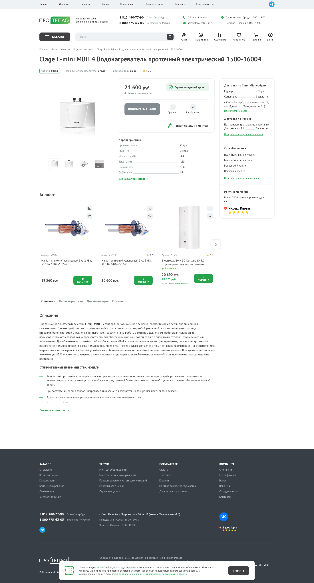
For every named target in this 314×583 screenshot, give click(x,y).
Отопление (46, 469)
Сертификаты (227, 475)
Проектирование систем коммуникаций (123, 480)
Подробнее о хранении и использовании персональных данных (151, 574)
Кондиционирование (51, 486)
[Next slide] (215, 244)
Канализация (47, 480)
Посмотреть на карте (235, 110)
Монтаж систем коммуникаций (117, 475)
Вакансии (225, 486)
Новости (224, 480)
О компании (126, 4)
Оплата (43, 4)
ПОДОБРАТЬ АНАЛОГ (142, 109)
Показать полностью (52, 410)
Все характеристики (132, 179)
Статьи (105, 4)
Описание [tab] (48, 301)
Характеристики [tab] (71, 301)
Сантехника (46, 491)
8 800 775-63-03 (131, 23)
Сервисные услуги (109, 491)
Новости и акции (154, 4)
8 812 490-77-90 (131, 17)
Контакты (180, 4)
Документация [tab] (97, 301)
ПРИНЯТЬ (238, 570)
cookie (100, 567)
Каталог (58, 37)
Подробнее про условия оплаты (242, 178)
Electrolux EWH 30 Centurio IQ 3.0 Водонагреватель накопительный (183, 262)
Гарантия (85, 4)
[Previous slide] (38, 244)
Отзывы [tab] (117, 301)
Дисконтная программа (173, 491)
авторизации (181, 283)
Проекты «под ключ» (111, 486)
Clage (133, 70)
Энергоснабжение (50, 497)
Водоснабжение (49, 475)
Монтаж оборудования (113, 469)
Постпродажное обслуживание (178, 486)
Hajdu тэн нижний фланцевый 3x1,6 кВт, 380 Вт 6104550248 (126, 262)
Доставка (64, 4)
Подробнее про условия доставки (243, 134)
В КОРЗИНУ (82, 280)
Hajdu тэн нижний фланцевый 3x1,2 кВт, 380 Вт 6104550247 (66, 262)
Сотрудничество (205, 4)
